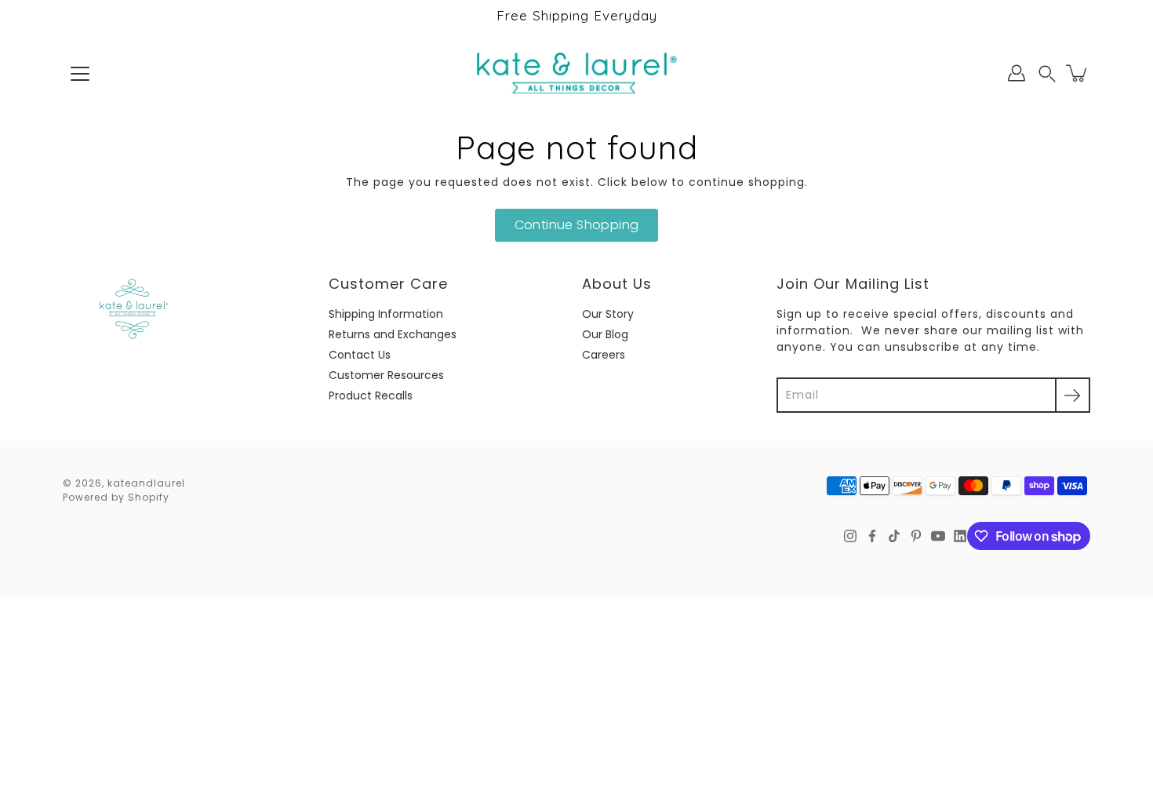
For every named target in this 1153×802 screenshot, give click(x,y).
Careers (603, 355)
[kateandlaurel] (577, 73)
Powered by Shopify (116, 497)
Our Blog (605, 334)
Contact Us (360, 355)
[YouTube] (938, 536)
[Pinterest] (916, 536)
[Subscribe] (1072, 395)
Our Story (608, 314)
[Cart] (1077, 73)
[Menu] (80, 73)
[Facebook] (872, 536)
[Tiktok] (894, 536)
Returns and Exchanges (392, 334)
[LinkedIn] (960, 536)
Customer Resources (386, 375)
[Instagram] (850, 536)
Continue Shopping (577, 225)
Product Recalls (371, 395)
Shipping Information (386, 314)
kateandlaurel (146, 483)
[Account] (1016, 73)
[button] (1047, 73)
